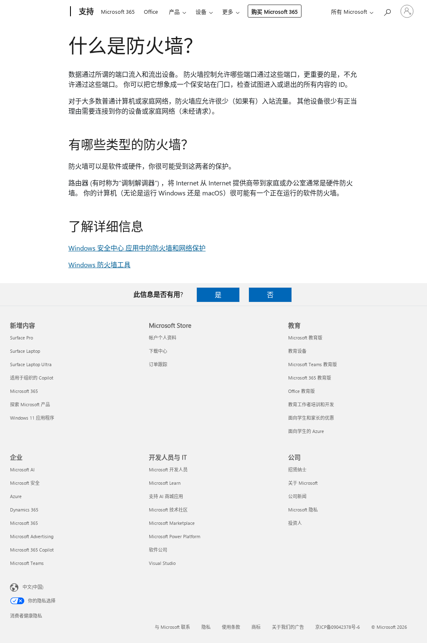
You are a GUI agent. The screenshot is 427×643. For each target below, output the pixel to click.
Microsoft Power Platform (174, 536)
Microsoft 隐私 (303, 509)
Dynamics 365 (24, 509)
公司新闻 (297, 496)
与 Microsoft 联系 (172, 627)
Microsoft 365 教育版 (309, 378)
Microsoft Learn (165, 483)
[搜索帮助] (386, 10)
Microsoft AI (22, 469)
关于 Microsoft (303, 483)
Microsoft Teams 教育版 (312, 364)
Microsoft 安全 (25, 483)
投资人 (295, 523)
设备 (201, 11)
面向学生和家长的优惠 (311, 418)
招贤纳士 (297, 469)
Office (151, 11)
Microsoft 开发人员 (168, 469)
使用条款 (231, 627)
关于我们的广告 (288, 627)
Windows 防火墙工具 (99, 264)
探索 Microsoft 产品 (30, 404)
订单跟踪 (158, 364)
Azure (16, 496)
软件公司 (158, 550)
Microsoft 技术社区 (168, 509)
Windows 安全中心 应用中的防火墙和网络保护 (137, 247)
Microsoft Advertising (31, 536)
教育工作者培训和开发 (311, 404)
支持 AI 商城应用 (166, 496)
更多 (227, 11)
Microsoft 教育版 (305, 337)
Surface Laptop (25, 351)
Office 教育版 (301, 391)
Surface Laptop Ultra (31, 364)
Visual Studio (162, 563)
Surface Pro (21, 337)
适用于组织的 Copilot (31, 378)
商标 (256, 627)
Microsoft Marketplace (172, 523)
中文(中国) (33, 587)
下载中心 (158, 351)
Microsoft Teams (27, 563)
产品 (174, 11)
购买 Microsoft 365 (274, 11)
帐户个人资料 (162, 337)
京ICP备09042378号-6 (337, 627)
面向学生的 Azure (306, 431)
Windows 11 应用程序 (32, 418)
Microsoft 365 (118, 11)
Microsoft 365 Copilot (32, 550)
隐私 (206, 627)
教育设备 (297, 351)
